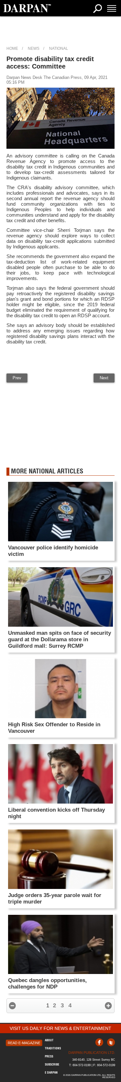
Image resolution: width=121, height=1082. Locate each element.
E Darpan (51, 1072)
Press (49, 1056)
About (49, 1040)
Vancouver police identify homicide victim (53, 551)
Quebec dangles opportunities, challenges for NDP (47, 983)
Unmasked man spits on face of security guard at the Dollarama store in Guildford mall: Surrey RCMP (59, 639)
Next (104, 377)
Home (12, 48)
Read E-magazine (24, 1043)
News (33, 48)
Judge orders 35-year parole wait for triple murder (54, 898)
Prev (17, 377)
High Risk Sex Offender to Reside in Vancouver (54, 727)
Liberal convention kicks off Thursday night (56, 813)
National (58, 48)
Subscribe (52, 1064)
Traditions (53, 1048)
